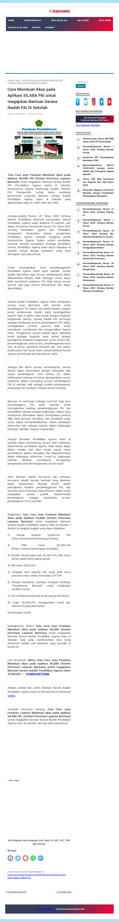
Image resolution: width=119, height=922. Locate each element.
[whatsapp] (33, 858)
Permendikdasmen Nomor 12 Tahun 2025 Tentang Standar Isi (98, 212)
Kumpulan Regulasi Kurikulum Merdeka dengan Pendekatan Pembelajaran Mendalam (98, 193)
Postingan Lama (64, 892)
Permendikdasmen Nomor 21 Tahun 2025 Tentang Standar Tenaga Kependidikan (98, 244)
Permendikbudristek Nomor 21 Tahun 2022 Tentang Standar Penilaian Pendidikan (98, 288)
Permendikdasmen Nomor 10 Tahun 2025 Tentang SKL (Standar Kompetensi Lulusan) (98, 233)
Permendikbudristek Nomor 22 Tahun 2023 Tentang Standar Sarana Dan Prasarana (98, 255)
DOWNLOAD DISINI (37, 674)
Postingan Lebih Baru (16, 892)
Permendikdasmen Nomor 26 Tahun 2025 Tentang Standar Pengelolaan (98, 266)
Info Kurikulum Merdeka (88, 125)
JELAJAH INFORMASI (45, 909)
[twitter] (18, 858)
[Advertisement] (59, 51)
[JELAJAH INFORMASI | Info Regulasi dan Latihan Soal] (59, 11)
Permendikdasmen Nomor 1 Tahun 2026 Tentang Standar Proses (98, 149)
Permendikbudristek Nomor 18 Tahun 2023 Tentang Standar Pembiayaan (98, 277)
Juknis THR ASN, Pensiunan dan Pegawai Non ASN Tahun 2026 (98, 182)
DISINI (11, 696)
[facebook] (10, 858)
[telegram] (41, 858)
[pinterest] (25, 858)
